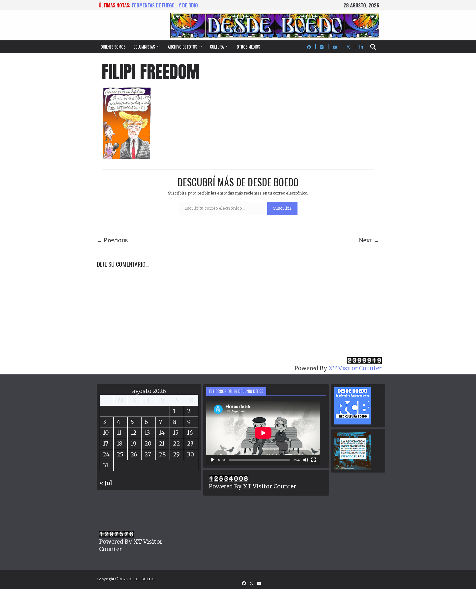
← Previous (112, 240)
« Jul (106, 482)
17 (105, 443)
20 (148, 443)
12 (134, 432)
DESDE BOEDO (141, 579)
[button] (157, 47)
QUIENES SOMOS (113, 47)
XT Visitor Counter (355, 368)
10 (106, 432)
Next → (369, 240)
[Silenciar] (305, 459)
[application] (263, 433)
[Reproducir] (212, 459)
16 (190, 432)
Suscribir (282, 208)
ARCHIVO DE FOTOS (182, 47)
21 (162, 443)
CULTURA (217, 47)
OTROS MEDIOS (248, 47)
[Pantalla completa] (313, 459)
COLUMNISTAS (144, 47)
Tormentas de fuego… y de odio (164, 5)
